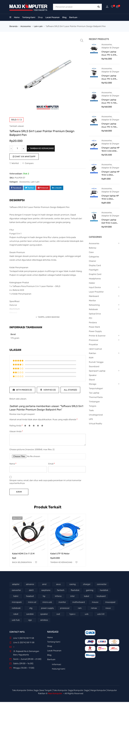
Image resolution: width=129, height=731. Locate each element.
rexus (108, 608)
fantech (60, 590)
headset (30, 596)
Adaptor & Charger (110, 47)
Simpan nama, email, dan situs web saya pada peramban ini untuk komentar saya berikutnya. (45, 481)
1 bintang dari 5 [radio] (26, 426)
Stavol (92, 379)
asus (58, 584)
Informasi (56, 664)
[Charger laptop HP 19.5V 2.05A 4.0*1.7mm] (94, 192)
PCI (90, 318)
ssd (58, 614)
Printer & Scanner (97, 336)
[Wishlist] (112, 7)
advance (30, 584)
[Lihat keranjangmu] (117, 7)
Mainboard (94, 296)
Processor (93, 340)
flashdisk (75, 590)
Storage (92, 384)
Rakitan (92, 353)
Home (50, 637)
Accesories (25, 26)
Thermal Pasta (96, 397)
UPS (91, 419)
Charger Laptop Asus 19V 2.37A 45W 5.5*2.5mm (109, 77)
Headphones (95, 278)
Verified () (49, 390)
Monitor (92, 300)
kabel (86, 596)
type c (72, 614)
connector (102, 584)
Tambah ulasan (16, 126)
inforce (58, 596)
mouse (95, 602)
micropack (17, 602)
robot (15, 614)
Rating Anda (16, 425)
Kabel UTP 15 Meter (60, 553)
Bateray (92, 248)
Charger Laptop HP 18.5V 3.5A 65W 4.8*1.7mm (110, 150)
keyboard (101, 596)
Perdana (93, 322)
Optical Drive (95, 314)
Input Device (95, 287)
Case (91, 252)
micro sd (32, 602)
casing (72, 584)
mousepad (110, 602)
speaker (44, 614)
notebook (16, 608)
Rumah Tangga (96, 362)
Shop (49, 646)
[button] (81, 40)
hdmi (15, 596)
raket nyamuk (95, 349)
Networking (94, 305)
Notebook (93, 309)
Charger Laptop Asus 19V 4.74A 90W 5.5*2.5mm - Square (109, 101)
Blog (49, 655)
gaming (89, 590)
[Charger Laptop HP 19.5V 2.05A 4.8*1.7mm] (94, 168)
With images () (24, 390)
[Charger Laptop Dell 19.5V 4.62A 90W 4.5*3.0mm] (94, 216)
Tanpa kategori (96, 388)
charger (86, 584)
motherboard (78, 602)
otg (30, 608)
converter (16, 590)
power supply (47, 608)
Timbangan (94, 401)
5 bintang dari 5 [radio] (43, 426)
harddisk (104, 590)
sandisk (30, 614)
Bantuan (51, 659)
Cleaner (92, 261)
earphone (45, 590)
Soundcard (94, 366)
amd (44, 584)
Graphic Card (95, 274)
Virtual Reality (95, 423)
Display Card (95, 265)
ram (80, 608)
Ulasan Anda (16, 431)
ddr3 (31, 590)
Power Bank (94, 327)
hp (44, 596)
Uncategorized (96, 415)
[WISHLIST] (36, 562)
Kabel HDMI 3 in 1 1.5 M (23, 553)
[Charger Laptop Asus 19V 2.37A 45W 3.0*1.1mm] (94, 48)
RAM (91, 357)
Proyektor (93, 344)
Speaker (93, 375)
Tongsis (92, 406)
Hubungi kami (58, 669)
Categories (94, 256)
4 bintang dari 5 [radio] (39, 426)
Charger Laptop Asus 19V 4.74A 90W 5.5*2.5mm (109, 126)
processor (65, 608)
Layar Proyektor (96, 292)
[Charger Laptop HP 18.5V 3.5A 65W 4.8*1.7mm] (94, 144)
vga (30, 620)
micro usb (47, 602)
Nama (12, 464)
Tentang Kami (53, 642)
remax (94, 608)
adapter (16, 584)
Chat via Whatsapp (24, 156)
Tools (91, 410)
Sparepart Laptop (97, 371)
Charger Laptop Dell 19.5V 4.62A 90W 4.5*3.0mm (109, 222)
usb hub (16, 620)
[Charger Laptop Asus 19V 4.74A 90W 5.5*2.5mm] (94, 120)
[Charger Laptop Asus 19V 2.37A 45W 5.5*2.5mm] (94, 72)
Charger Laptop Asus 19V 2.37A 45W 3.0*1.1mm (108, 53)
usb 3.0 (100, 614)
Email (51, 464)
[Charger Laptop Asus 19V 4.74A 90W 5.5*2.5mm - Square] (94, 96)
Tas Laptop (94, 393)
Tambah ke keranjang (42, 148)
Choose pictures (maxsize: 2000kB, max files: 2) (31, 449)
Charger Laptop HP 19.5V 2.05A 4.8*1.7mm (110, 174)
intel (72, 596)
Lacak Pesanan (54, 650)
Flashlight (93, 270)
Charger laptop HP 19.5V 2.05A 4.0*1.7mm (110, 198)
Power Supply (95, 331)
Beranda (13, 26)
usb (86, 614)
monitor (62, 602)
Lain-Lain (38, 26)
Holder (92, 283)
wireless (44, 620)
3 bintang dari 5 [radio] (34, 426)
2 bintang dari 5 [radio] (30, 426)
